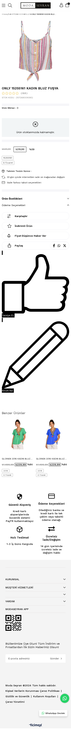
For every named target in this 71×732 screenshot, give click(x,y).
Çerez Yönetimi (15, 701)
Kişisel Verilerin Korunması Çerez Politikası (32, 690)
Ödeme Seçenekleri (13, 205)
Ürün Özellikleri (12, 198)
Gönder (54, 658)
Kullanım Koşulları (45, 696)
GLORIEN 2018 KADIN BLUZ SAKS (50, 458)
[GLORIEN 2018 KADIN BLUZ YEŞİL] (18, 434)
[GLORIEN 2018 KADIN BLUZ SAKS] (52, 434)
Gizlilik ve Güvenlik (17, 696)
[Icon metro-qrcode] (13, 623)
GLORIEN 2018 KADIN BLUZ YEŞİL (16, 458)
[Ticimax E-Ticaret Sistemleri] (35, 725)
